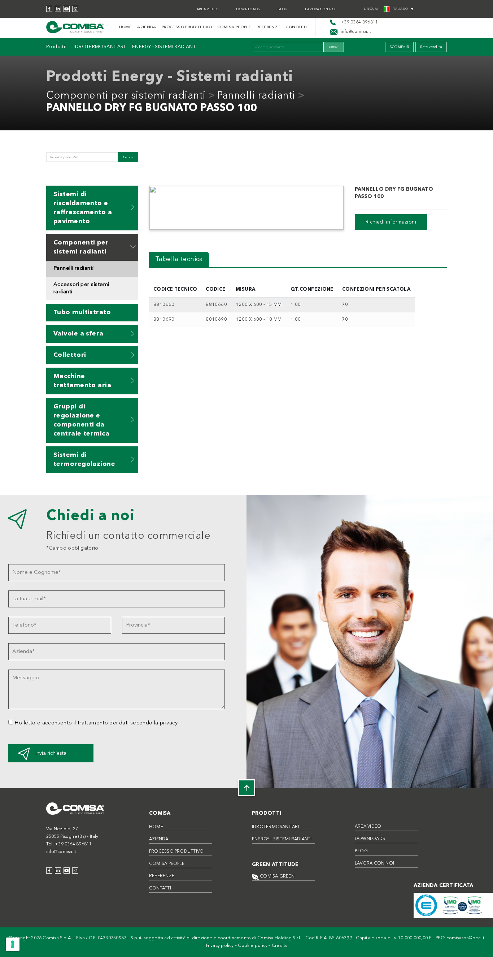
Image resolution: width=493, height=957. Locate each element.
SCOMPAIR (399, 47)
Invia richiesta (50, 753)
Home (125, 27)
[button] (133, 207)
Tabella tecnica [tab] (179, 259)
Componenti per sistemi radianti (126, 96)
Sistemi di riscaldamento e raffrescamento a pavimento (82, 208)
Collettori (69, 355)
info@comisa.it (61, 852)
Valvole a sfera (78, 333)
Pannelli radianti (256, 96)
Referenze (268, 27)
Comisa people (234, 27)
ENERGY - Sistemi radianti (164, 46)
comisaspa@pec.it (465, 938)
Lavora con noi (320, 9)
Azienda (146, 27)
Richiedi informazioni (391, 222)
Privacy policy (220, 946)
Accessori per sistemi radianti (81, 288)
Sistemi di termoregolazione (84, 459)
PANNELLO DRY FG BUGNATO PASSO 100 (151, 108)
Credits (279, 946)
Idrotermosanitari (99, 46)
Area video (208, 9)
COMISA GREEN (277, 876)
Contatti (296, 27)
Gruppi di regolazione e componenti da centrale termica (81, 420)
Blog (283, 9)
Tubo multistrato (82, 312)
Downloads (248, 9)
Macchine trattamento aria (82, 381)
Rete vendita (431, 47)
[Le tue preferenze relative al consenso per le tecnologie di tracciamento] (12, 944)
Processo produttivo (187, 27)
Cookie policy (252, 946)
